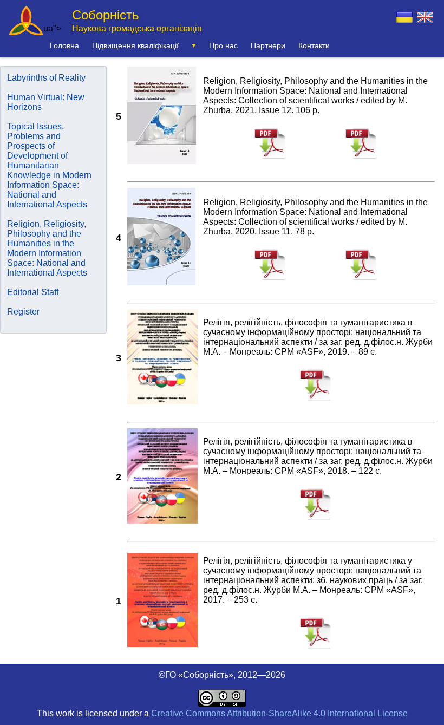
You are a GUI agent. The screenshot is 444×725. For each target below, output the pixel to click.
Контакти (314, 45)
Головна (64, 45)
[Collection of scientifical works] (273, 160)
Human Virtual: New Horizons (45, 102)
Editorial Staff (32, 292)
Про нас (223, 45)
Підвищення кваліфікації (135, 45)
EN (425, 17)
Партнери (268, 45)
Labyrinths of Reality (46, 77)
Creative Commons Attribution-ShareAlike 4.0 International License (279, 713)
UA (404, 17)
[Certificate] (364, 160)
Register (23, 311)
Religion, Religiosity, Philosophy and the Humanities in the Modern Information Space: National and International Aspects (47, 248)
